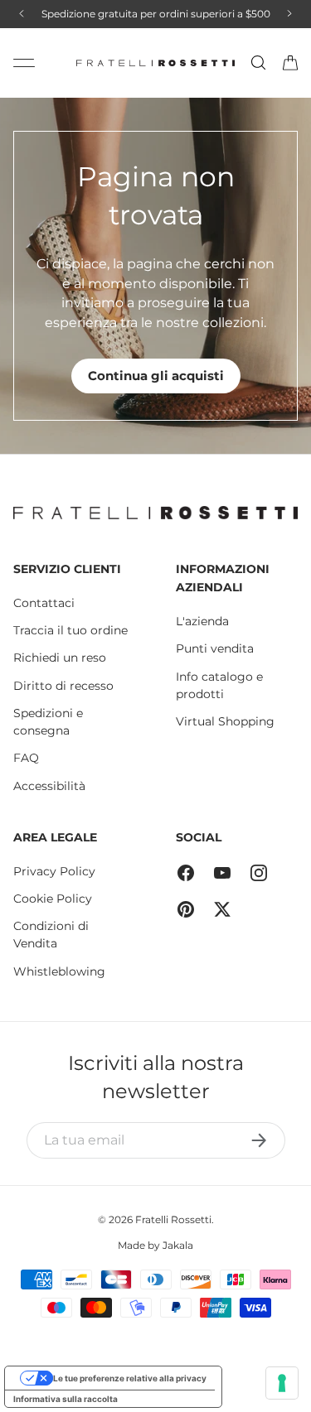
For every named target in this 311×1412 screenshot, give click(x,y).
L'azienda (202, 621)
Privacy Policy (54, 871)
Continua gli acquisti (156, 375)
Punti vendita (215, 648)
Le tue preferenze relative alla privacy (130, 1378)
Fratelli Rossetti (173, 1219)
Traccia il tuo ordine (70, 630)
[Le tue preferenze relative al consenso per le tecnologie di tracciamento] (282, 1383)
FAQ (26, 757)
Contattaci (44, 602)
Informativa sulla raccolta (65, 1399)
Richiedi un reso (59, 657)
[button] (290, 63)
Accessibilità (49, 785)
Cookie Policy (52, 898)
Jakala (178, 1245)
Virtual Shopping (225, 721)
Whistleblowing (59, 971)
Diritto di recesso (63, 685)
